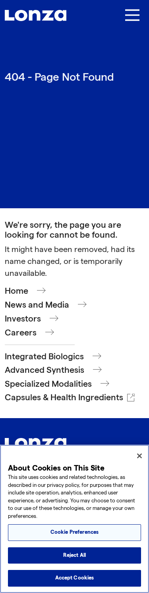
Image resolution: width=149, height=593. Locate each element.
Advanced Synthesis (44, 370)
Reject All (74, 555)
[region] (74, 519)
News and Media (37, 305)
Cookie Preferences (74, 532)
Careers (21, 333)
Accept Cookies (74, 578)
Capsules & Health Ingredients (64, 398)
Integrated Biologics (44, 357)
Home (16, 291)
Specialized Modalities (48, 384)
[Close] (139, 456)
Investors (23, 319)
